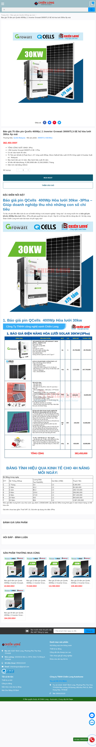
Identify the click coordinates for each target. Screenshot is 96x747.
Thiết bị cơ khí (7, 680)
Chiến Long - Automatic (48, 699)
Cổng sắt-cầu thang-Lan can (60, 652)
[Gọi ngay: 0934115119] (92, 739)
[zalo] (92, 722)
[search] (91, 9)
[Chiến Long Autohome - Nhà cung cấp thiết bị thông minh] (48, 3)
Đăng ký (89, 631)
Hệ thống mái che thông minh (61, 645)
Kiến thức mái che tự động (11, 687)
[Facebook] (92, 715)
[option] (48, 67)
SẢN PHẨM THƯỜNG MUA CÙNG (21, 552)
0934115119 (21, 663)
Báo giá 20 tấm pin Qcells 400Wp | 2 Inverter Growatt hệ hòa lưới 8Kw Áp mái (59, 582)
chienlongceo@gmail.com (19, 667)
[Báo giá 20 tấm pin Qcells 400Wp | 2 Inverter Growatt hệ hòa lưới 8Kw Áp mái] (59, 567)
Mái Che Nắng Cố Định (10, 690)
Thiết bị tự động (55, 649)
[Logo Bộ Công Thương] (8, 671)
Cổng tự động (7, 683)
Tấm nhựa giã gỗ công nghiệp (61, 656)
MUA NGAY (48, 178)
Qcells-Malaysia (20, 138)
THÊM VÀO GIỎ (48, 185)
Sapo (71, 699)
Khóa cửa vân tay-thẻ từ (59, 659)
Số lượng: (7, 170)
